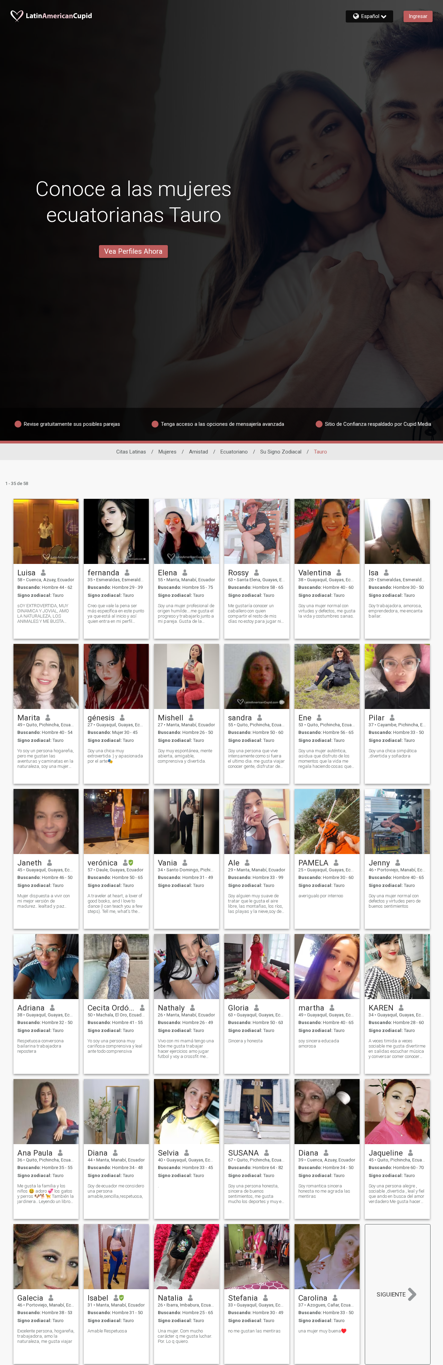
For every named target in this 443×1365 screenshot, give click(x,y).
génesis (101, 717)
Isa (374, 572)
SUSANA (243, 1152)
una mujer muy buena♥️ (322, 1330)
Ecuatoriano (234, 452)
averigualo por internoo (320, 895)
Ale (233, 862)
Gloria (238, 1007)
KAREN (381, 1007)
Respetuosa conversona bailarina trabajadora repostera (40, 1046)
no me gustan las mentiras (254, 1330)
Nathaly (171, 1007)
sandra (240, 717)
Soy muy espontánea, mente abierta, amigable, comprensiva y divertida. (185, 756)
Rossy (238, 572)
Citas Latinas (131, 452)
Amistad (198, 452)
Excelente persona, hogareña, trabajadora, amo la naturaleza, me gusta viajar (45, 1336)
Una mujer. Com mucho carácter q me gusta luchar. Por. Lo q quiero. (185, 1336)
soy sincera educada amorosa (318, 1043)
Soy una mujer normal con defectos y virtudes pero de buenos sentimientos (395, 901)
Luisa (26, 572)
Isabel (98, 1297)
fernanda (103, 572)
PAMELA (313, 862)
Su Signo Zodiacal (280, 452)
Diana (98, 1152)
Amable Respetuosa (107, 1330)
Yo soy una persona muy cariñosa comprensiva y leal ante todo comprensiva (115, 1046)
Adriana (31, 1007)
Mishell (170, 717)
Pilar (377, 717)
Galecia (30, 1297)
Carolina (312, 1297)
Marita (28, 717)
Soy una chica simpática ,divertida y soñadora (393, 753)
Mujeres (168, 452)
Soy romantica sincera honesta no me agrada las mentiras (324, 1191)
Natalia (170, 1297)
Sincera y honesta (245, 1040)
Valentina (314, 572)
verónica (103, 862)
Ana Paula (35, 1152)
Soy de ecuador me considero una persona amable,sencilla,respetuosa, (116, 1191)
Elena (167, 572)
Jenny (379, 862)
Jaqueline (386, 1152)
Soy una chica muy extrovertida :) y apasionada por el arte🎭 (115, 756)
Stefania (243, 1297)
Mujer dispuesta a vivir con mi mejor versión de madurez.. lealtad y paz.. (43, 901)
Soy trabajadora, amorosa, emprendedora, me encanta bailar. (396, 611)
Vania (167, 862)
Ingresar (418, 16)
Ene (304, 717)
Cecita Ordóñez (111, 1007)
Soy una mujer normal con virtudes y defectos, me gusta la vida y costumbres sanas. (326, 611)
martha (311, 1007)
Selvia (168, 1152)
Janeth (29, 862)
